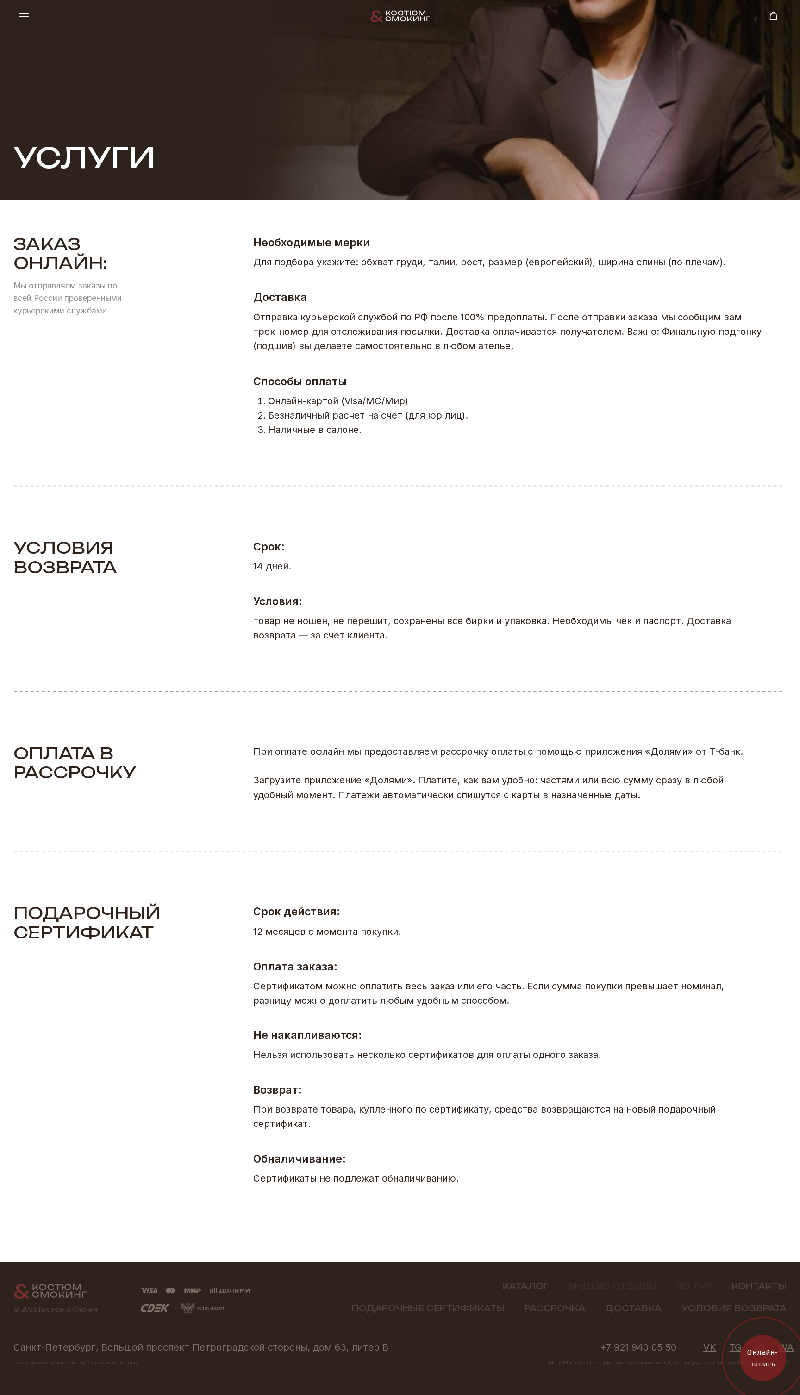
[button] (773, 16)
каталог (526, 1286)
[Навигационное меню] (24, 16)
